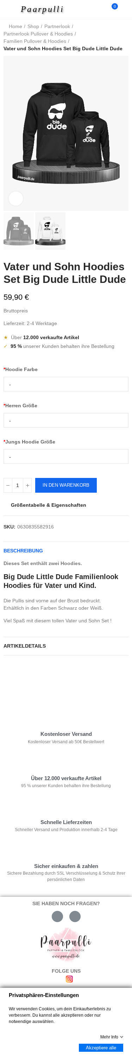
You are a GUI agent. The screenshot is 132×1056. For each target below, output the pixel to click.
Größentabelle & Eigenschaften (48, 505)
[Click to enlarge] (16, 199)
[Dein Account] (124, 9)
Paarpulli (42, 9)
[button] (11, 133)
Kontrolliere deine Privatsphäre (44, 682)
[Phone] (75, 916)
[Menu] (11, 9)
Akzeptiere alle (101, 1047)
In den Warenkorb (66, 485)
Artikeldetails (25, 646)
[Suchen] (99, 9)
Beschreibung (23, 550)
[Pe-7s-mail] (57, 916)
